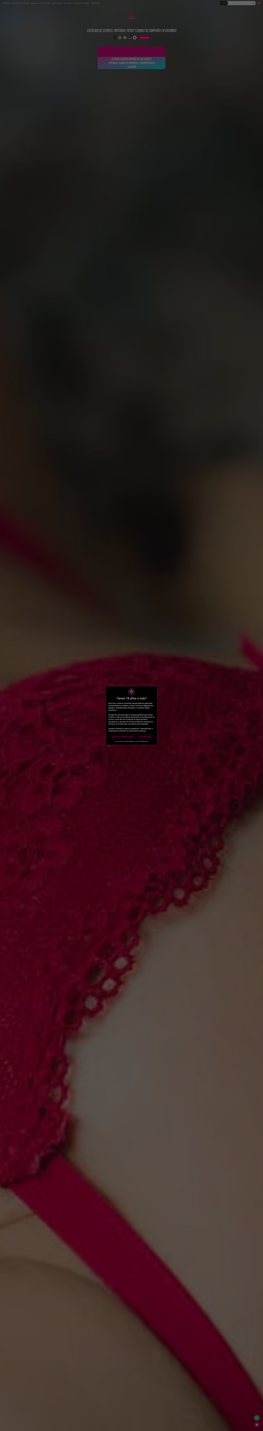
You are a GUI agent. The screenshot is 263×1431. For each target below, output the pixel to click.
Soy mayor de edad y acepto (123, 736)
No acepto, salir (145, 736)
